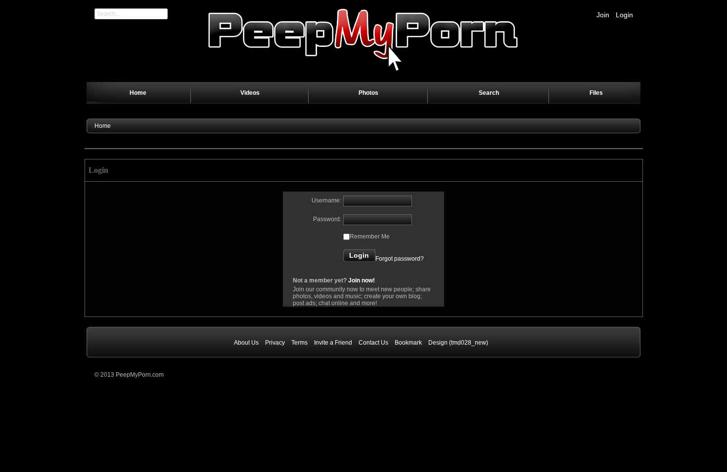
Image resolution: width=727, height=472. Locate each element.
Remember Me (370, 236)
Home (102, 125)
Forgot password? (399, 258)
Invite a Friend (333, 342)
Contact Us (373, 342)
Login (624, 15)
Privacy (275, 342)
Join (602, 15)
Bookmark (408, 342)
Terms (299, 342)
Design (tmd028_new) (458, 342)
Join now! (361, 280)
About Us (246, 342)
